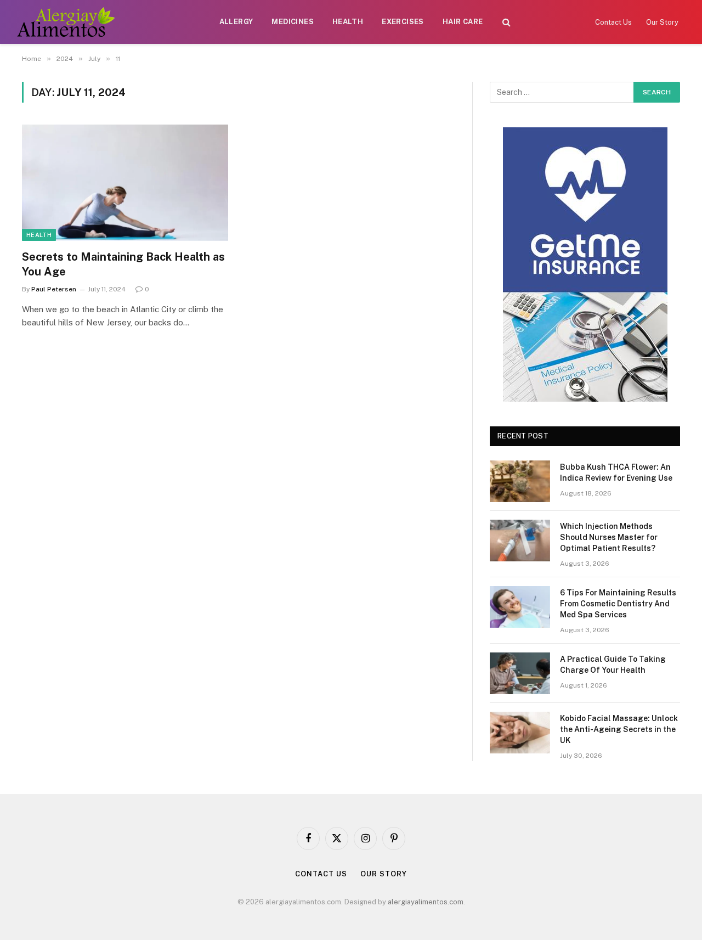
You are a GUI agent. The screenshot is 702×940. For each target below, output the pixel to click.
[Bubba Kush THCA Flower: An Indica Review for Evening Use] (520, 481)
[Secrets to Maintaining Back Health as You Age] (125, 183)
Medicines (292, 22)
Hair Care (463, 22)
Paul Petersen (53, 289)
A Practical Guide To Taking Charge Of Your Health (613, 664)
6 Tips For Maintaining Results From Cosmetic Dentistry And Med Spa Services (618, 603)
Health (347, 22)
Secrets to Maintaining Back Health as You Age (123, 264)
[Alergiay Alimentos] (65, 22)
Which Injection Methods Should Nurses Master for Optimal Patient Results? (609, 537)
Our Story (662, 22)
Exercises (403, 22)
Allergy (236, 22)
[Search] (506, 22)
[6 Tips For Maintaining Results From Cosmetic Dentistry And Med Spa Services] (520, 607)
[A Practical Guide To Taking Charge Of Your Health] (520, 673)
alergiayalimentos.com (425, 902)
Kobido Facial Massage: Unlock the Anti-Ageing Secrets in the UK (619, 729)
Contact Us (613, 22)
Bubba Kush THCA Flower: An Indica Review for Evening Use (616, 472)
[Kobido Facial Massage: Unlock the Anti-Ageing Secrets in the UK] (520, 732)
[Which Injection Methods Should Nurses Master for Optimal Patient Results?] (520, 540)
